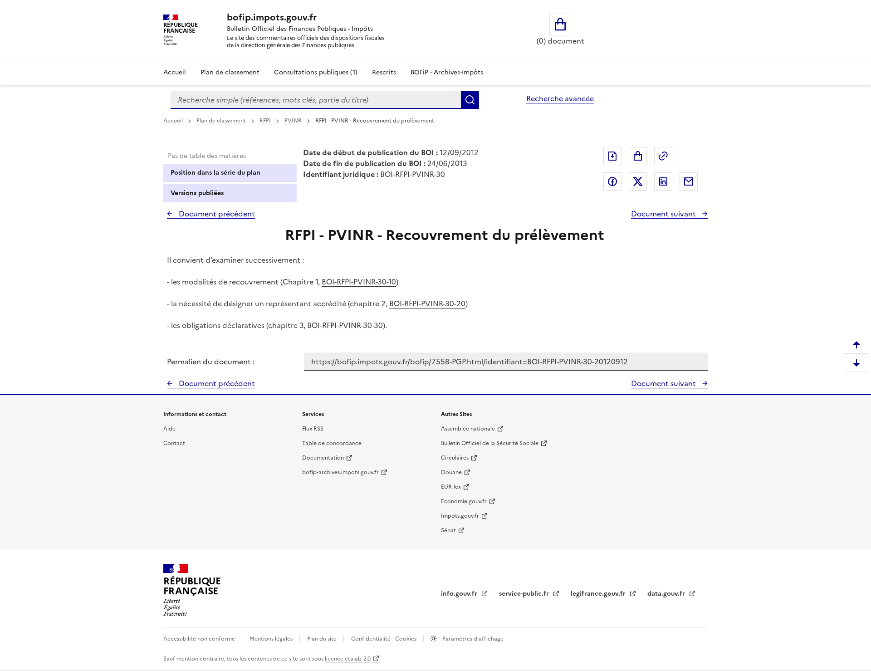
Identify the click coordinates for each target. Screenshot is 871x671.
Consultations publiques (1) (315, 72)
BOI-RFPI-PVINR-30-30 (345, 325)
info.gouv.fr (460, 593)
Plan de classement (230, 72)
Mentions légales (272, 639)
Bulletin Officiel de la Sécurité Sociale (489, 443)
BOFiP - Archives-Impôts (447, 72)
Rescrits (384, 72)
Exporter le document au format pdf (612, 156)
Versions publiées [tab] (197, 193)
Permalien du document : (210, 361)
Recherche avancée (560, 98)
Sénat (448, 530)
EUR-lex (451, 487)
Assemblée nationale (468, 429)
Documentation (323, 458)
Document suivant (664, 213)
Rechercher (470, 100)
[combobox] (316, 100)
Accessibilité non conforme (199, 639)
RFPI (265, 121)
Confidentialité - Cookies (384, 639)
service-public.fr (525, 593)
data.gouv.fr (667, 593)
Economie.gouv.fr (464, 501)
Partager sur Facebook (612, 181)
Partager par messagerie (689, 181)
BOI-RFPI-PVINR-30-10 (359, 281)
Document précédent (216, 213)
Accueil (174, 72)
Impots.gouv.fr (460, 516)
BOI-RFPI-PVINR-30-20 (427, 303)
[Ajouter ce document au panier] (638, 156)
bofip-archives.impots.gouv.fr (340, 472)
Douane (451, 472)
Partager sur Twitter (638, 181)
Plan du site (322, 639)
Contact (174, 443)
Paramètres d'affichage (472, 639)
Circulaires (455, 458)
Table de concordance (332, 443)
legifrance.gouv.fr (599, 593)
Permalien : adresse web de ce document (663, 156)
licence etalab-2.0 (348, 659)
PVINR (293, 121)
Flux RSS (312, 429)
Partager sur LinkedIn (663, 181)
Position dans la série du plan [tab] (215, 172)
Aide (169, 429)
